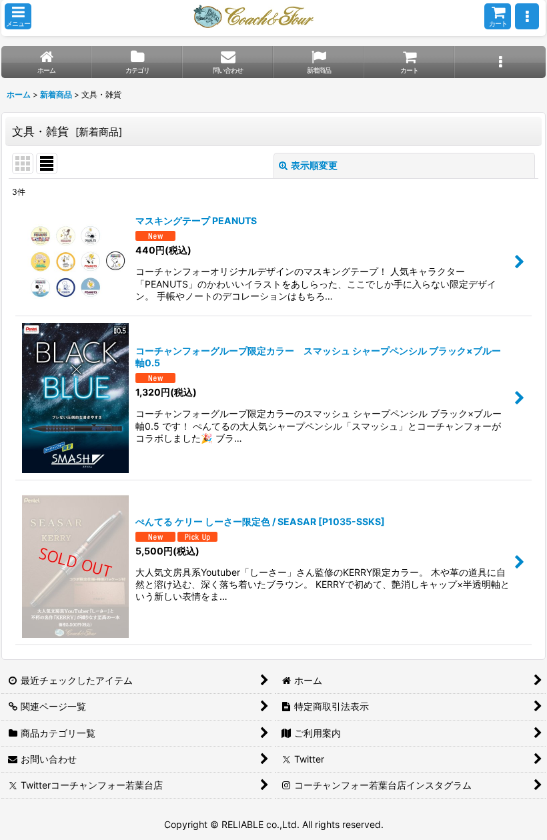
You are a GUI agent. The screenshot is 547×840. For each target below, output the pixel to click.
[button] (18, 16)
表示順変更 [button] (314, 165)
